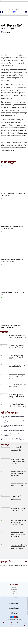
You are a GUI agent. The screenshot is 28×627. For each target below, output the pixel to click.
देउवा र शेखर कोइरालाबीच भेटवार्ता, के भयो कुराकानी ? (13, 439)
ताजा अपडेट (3, 625)
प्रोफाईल (18, 625)
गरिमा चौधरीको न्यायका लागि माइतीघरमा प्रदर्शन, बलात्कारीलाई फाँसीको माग (17, 396)
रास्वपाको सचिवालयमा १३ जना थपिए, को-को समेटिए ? (14, 430)
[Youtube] (15, 617)
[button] (25, 623)
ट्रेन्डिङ (11, 625)
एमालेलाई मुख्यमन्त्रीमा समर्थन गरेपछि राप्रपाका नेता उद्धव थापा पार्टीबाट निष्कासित (19, 546)
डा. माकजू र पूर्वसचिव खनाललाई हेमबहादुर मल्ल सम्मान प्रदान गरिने (17, 449)
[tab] (14, 444)
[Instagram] (17, 617)
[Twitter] (13, 617)
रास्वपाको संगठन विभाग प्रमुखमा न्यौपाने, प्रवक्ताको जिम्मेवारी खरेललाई (17, 376)
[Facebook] (11, 617)
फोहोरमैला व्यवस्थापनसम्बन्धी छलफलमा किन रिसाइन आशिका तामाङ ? (17, 357)
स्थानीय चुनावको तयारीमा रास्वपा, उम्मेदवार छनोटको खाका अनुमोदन (18, 461)
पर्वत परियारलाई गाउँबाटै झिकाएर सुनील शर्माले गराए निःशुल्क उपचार (18, 534)
